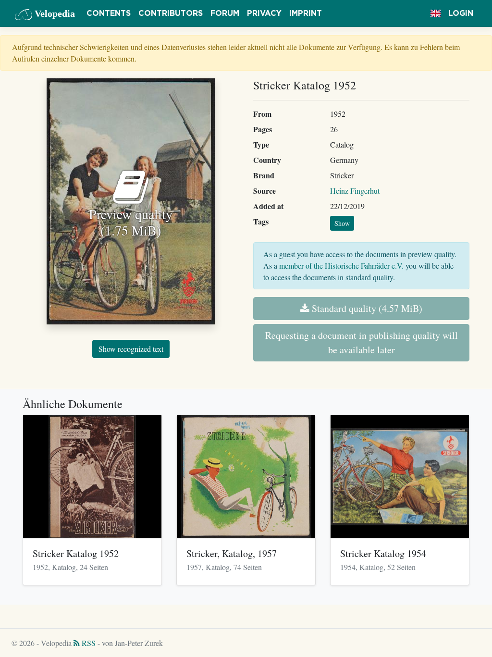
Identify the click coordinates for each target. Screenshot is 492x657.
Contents (108, 13)
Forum (224, 13)
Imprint (305, 13)
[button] (435, 13)
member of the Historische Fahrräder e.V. (341, 265)
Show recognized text (130, 349)
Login (460, 13)
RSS (88, 643)
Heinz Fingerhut (355, 191)
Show (342, 223)
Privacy (264, 13)
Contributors (170, 13)
